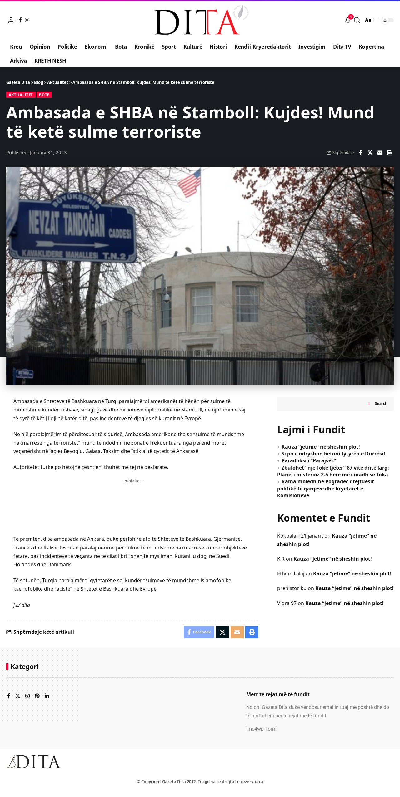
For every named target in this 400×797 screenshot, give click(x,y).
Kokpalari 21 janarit (300, 535)
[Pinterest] (37, 696)
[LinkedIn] (47, 696)
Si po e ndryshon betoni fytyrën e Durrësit (334, 453)
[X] (17, 696)
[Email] (379, 153)
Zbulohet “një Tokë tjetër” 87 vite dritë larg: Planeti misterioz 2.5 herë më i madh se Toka (333, 471)
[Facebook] (20, 19)
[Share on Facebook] (360, 153)
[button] (11, 20)
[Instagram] (27, 19)
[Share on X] (370, 153)
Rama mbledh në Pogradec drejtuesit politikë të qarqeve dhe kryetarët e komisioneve (325, 488)
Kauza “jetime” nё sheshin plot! (321, 446)
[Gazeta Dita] (200, 20)
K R (281, 558)
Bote (44, 94)
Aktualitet (21, 94)
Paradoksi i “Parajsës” (309, 460)
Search (381, 403)
